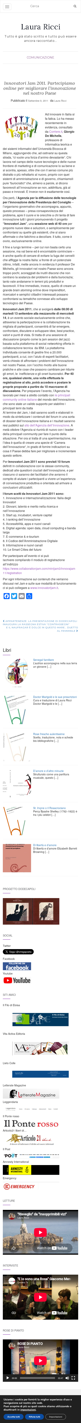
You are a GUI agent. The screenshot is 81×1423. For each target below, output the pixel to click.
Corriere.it (55, 131)
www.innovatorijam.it (44, 588)
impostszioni (28, 1410)
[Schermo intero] (73, 1378)
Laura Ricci (40, 26)
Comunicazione (40, 57)
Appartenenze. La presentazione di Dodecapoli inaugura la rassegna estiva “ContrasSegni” (40, 623)
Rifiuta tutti (34, 1416)
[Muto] (67, 1378)
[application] (40, 1360)
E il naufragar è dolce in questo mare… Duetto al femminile (42, 629)
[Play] (8, 1378)
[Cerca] (75, 6)
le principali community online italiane (36, 397)
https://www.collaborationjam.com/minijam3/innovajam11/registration (39, 570)
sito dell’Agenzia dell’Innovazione (46, 425)
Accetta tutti (13, 1416)
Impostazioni (55, 1416)
